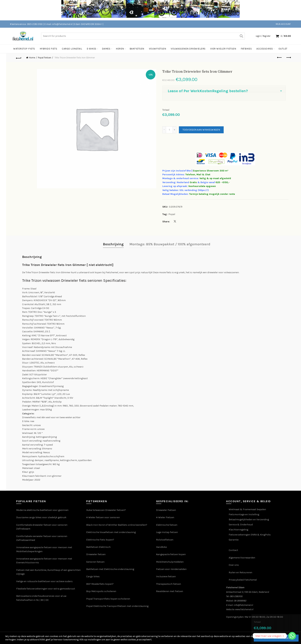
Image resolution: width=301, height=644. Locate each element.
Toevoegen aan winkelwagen (201, 129)
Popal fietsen (44, 57)
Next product (288, 57)
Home (32, 57)
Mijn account (283, 24)
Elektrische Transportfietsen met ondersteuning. (121, 606)
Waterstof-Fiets (24, 48)
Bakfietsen (137, 48)
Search (241, 36)
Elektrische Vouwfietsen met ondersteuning (111, 532)
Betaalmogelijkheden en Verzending (249, 519)
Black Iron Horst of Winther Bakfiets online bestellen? (116, 524)
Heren (120, 48)
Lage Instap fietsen (167, 532)
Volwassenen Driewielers (188, 48)
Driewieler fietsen (96, 554)
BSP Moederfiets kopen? (100, 583)
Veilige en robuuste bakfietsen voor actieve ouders (44, 581)
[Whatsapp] (292, 636)
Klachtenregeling (238, 529)
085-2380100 (236, 596)
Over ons (234, 565)
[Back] (18, 57)
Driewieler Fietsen (166, 510)
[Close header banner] (296, 10)
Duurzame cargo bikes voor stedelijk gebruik (41, 517)
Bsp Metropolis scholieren (101, 591)
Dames (106, 48)
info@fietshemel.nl (243, 605)
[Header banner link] (145, 10)
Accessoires (264, 48)
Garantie (233, 539)
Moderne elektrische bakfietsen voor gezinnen (42, 510)
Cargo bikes (93, 576)
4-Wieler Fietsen (165, 517)
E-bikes (91, 48)
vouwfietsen (157, 48)
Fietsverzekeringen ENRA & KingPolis (250, 534)
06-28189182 (240, 600)
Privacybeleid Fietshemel (243, 579)
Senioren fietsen (95, 561)
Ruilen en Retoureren (240, 572)
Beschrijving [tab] (113, 244)
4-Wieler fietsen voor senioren (103, 517)
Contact (233, 550)
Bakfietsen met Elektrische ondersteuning (110, 569)
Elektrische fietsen (166, 524)
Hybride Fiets (48, 48)
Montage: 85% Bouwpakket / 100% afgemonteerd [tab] (169, 244)
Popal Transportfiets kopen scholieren (108, 598)
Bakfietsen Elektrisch (98, 547)
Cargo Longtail (72, 48)
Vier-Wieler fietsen (223, 48)
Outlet (283, 48)
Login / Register (263, 36)
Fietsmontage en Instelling (244, 514)
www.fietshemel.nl (244, 609)
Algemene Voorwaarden (242, 557)
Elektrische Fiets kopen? (100, 539)
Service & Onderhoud (241, 524)
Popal (171, 214)
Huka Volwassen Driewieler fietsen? (106, 510)
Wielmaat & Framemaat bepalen (247, 509)
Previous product (279, 57)
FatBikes (246, 48)
